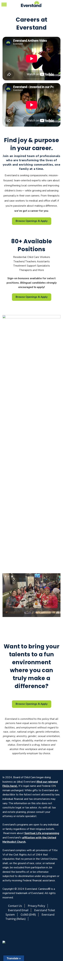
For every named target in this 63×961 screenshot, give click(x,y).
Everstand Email (18, 910)
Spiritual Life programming (41, 833)
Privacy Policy (36, 906)
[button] (4, 4)
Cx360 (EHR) (28, 914)
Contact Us (15, 906)
